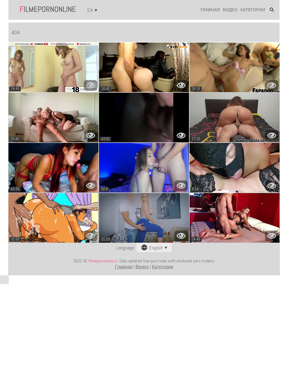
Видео (230, 9)
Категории (252, 9)
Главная (210, 9)
